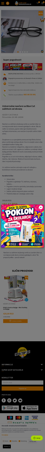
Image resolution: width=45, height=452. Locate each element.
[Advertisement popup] (22, 226)
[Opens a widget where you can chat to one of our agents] (37, 438)
